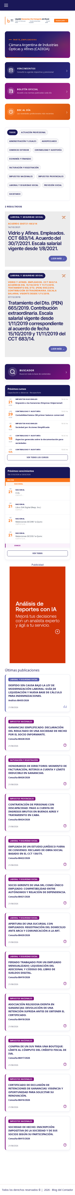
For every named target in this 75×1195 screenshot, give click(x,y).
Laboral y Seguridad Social (24, 185)
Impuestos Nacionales (21, 176)
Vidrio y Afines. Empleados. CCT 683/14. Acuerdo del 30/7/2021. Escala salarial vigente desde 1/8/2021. (36, 240)
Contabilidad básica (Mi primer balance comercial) (40, 415)
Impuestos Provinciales (51, 176)
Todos (12, 132)
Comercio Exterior (19, 150)
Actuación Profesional (33, 132)
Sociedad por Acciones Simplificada (33, 427)
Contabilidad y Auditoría (48, 150)
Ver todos (37, 553)
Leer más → (58, 258)
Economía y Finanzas (20, 159)
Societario (15, 194)
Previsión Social (53, 185)
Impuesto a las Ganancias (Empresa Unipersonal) (39, 403)
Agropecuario (49, 141)
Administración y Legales (22, 141)
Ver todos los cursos (37, 457)
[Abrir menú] (6, 5)
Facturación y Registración (24, 167)
